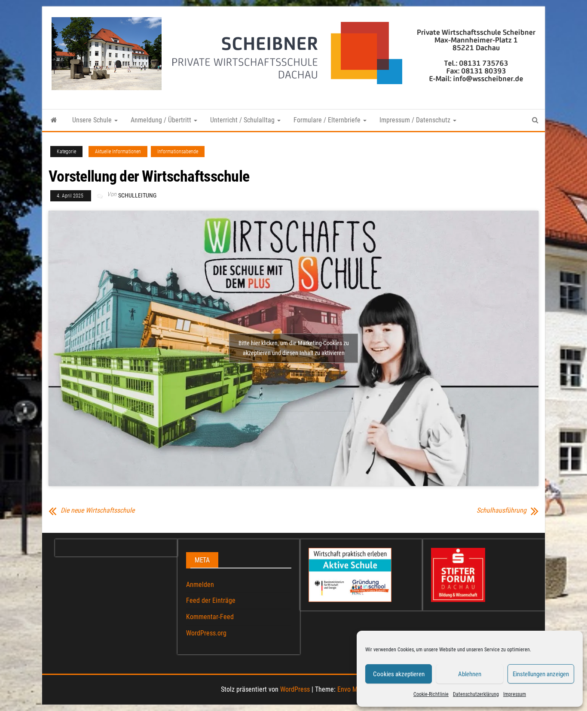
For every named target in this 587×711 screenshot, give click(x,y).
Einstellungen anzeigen (541, 674)
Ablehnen (469, 674)
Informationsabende (177, 152)
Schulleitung (137, 195)
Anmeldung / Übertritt (162, 120)
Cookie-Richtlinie (431, 694)
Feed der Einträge (210, 600)
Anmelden (200, 584)
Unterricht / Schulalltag (243, 120)
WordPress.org (206, 633)
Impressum (514, 694)
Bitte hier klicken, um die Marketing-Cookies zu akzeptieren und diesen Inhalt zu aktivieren (293, 348)
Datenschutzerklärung (476, 694)
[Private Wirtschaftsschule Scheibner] (54, 120)
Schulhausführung (501, 510)
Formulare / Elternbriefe (328, 120)
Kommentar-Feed (210, 617)
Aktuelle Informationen (118, 152)
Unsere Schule (92, 120)
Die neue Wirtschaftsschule (98, 510)
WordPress (295, 689)
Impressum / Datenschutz (415, 120)
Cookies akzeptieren (399, 674)
